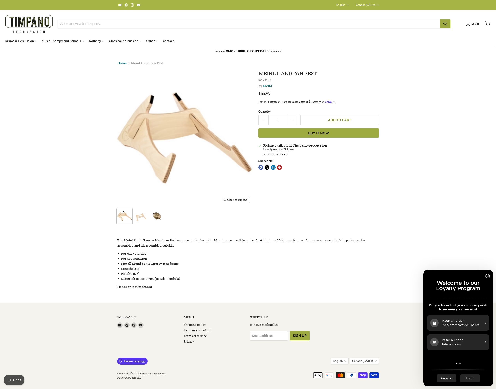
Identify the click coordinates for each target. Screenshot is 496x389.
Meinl (267, 86)
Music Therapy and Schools (62, 41)
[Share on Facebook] (260, 167)
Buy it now (318, 133)
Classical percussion (124, 41)
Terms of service (195, 336)
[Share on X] (267, 167)
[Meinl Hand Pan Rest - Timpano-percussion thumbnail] (124, 216)
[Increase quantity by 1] (292, 120)
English (340, 4)
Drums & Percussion (19, 41)
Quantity (264, 111)
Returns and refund (197, 330)
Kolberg (95, 41)
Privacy (189, 341)
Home (122, 63)
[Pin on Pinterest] (279, 167)
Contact (168, 41)
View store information (275, 154)
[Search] (445, 23)
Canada (366, 4)
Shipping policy (195, 325)
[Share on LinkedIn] (273, 167)
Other (150, 41)
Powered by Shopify (129, 377)
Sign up (300, 336)
